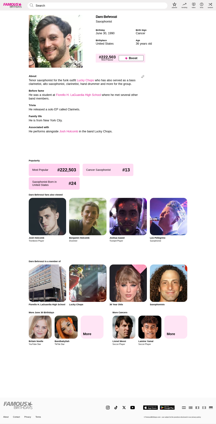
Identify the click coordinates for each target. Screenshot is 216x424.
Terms (38, 417)
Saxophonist (104, 21)
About (5, 417)
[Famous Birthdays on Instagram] (108, 407)
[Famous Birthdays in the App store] (150, 407)
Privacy (27, 417)
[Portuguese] (190, 407)
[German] (211, 407)
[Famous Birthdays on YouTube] (133, 407)
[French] (197, 407)
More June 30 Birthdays (41, 312)
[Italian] (204, 407)
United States (105, 43)
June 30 (101, 33)
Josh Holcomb (68, 131)
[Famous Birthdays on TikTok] (116, 407)
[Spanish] (184, 407)
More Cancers (119, 312)
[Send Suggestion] (143, 77)
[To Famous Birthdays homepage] (12, 5)
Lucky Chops (85, 80)
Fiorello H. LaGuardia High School (78, 94)
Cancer (140, 33)
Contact (16, 417)
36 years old (144, 43)
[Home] (49, 405)
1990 (111, 33)
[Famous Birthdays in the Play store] (167, 407)
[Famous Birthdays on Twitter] (124, 407)
